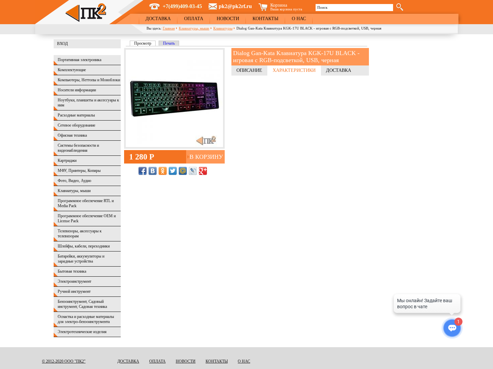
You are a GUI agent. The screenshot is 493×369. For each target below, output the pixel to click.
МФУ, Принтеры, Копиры (79, 170)
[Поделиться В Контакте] (153, 171)
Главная (169, 28)
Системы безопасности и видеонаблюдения (78, 148)
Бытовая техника (72, 271)
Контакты (265, 18)
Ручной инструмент (74, 291)
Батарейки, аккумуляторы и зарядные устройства (81, 259)
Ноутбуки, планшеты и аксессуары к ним (88, 102)
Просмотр (145, 43)
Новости (228, 18)
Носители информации (77, 90)
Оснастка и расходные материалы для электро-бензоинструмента (86, 319)
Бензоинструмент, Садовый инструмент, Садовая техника (82, 304)
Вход (62, 43)
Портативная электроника (79, 59)
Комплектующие (72, 69)
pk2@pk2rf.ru (235, 6)
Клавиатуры (222, 28)
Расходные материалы (76, 115)
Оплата (193, 18)
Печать (169, 43)
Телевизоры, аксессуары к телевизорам (80, 233)
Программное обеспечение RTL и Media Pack (86, 203)
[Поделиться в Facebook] (143, 171)
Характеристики (294, 70)
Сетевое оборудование (76, 125)
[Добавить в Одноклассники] (163, 171)
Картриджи (67, 160)
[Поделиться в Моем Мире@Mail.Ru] (183, 171)
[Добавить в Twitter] (173, 171)
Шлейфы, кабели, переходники (84, 246)
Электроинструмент (74, 281)
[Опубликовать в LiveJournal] (193, 171)
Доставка (158, 18)
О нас (299, 18)
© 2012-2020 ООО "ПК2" (64, 361)
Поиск (322, 7)
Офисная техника (72, 135)
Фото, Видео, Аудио (74, 180)
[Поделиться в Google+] (203, 171)
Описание (249, 70)
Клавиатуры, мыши (194, 28)
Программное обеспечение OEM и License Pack (87, 218)
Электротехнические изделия (82, 331)
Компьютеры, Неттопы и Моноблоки (89, 80)
